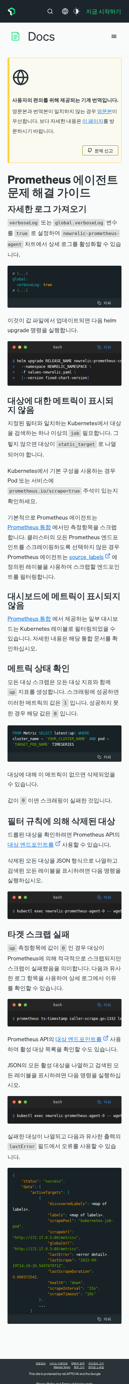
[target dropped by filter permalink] (120, 821)
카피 (107, 302)
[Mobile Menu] (113, 36)
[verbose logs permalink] (91, 208)
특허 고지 (79, 1367)
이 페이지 (92, 121)
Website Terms (62, 1367)
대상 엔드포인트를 (31, 844)
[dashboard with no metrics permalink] (29, 605)
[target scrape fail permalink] (74, 934)
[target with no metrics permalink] (39, 409)
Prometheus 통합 (29, 526)
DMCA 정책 (78, 1363)
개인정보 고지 (96, 1363)
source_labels (86, 556)
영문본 (104, 111)
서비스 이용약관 (58, 1363)
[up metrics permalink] (74, 668)
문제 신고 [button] (104, 150)
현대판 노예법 (96, 1367)
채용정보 (41, 1363)
